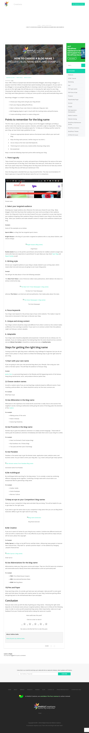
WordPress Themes (73, 131)
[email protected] (46, 713)
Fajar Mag (55, 254)
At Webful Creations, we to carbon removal (47, 696)
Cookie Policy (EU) (76, 689)
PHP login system (72, 89)
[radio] (23, 624)
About (15, 689)
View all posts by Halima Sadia (15, 638)
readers (11, 408)
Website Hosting (72, 119)
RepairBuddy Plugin (73, 99)
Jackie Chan (8, 374)
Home (33, 4)
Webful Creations (46, 25)
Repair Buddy (9, 256)
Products (40, 4)
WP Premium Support (78, 4)
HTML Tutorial (72, 78)
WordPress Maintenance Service (74, 123)
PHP (69, 85)
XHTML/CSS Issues (73, 135)
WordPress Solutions (73, 128)
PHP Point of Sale (72, 92)
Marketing (71, 82)
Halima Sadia (19, 77)
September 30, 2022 (10, 77)
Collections (56, 4)
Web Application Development (72, 111)
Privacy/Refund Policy (63, 689)
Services (48, 4)
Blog (43, 689)
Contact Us (65, 4)
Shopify (70, 106)
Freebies (37, 689)
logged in (13, 655)
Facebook (70, 75)
